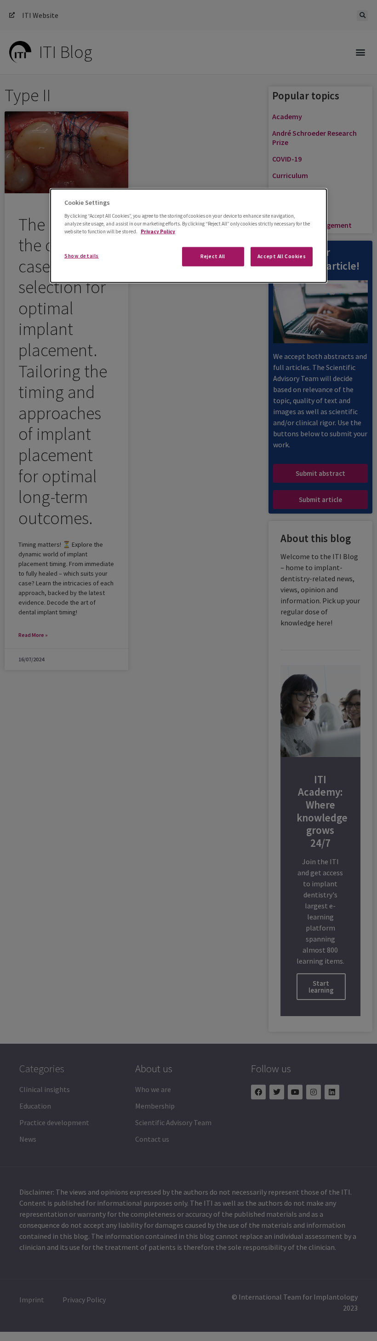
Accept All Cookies (281, 256)
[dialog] (188, 236)
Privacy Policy (158, 231)
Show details (81, 256)
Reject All (212, 256)
